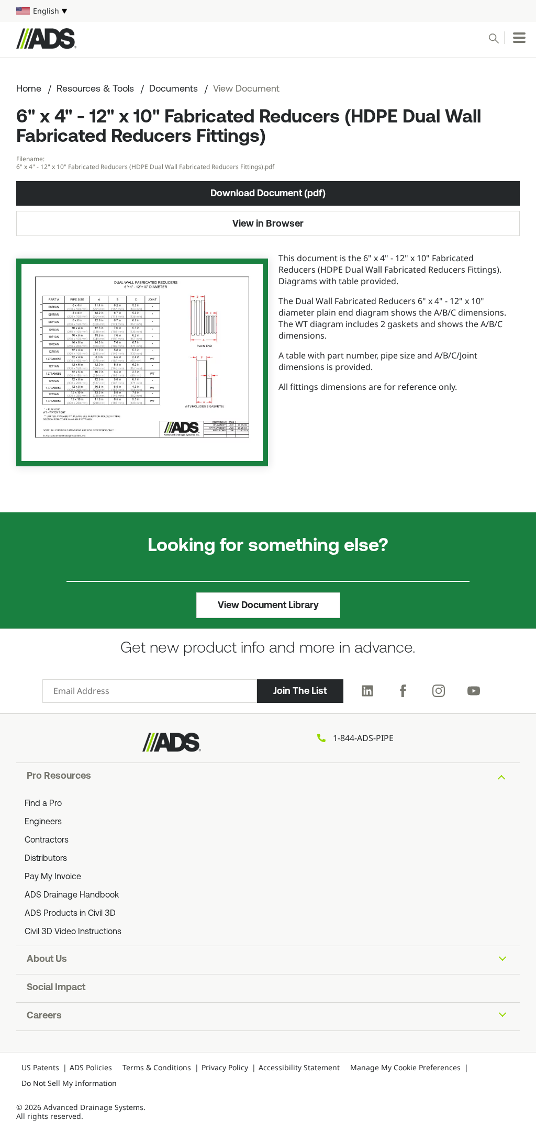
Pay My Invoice (53, 877)
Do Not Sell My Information (69, 1083)
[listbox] (268, 11)
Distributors (46, 859)
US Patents (40, 1067)
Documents (173, 89)
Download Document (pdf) (268, 193)
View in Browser (268, 223)
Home (28, 89)
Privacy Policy (225, 1067)
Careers (44, 1016)
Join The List (300, 690)
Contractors (47, 840)
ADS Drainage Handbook (72, 895)
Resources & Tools (95, 89)
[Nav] (519, 37)
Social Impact (56, 988)
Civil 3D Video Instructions (73, 932)
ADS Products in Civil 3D (70, 914)
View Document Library (268, 605)
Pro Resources (59, 776)
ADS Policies (91, 1067)
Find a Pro (43, 804)
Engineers (43, 822)
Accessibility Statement (299, 1067)
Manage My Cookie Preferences (405, 1067)
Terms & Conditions (156, 1067)
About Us (47, 960)
